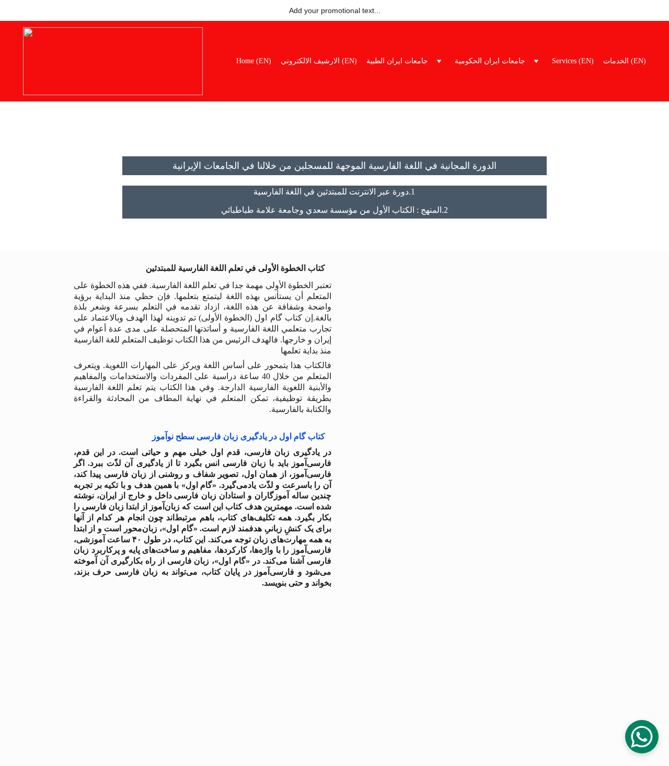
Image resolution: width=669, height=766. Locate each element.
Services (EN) (573, 61)
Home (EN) (253, 61)
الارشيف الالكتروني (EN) (319, 61)
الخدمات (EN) (624, 61)
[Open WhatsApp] (642, 736)
